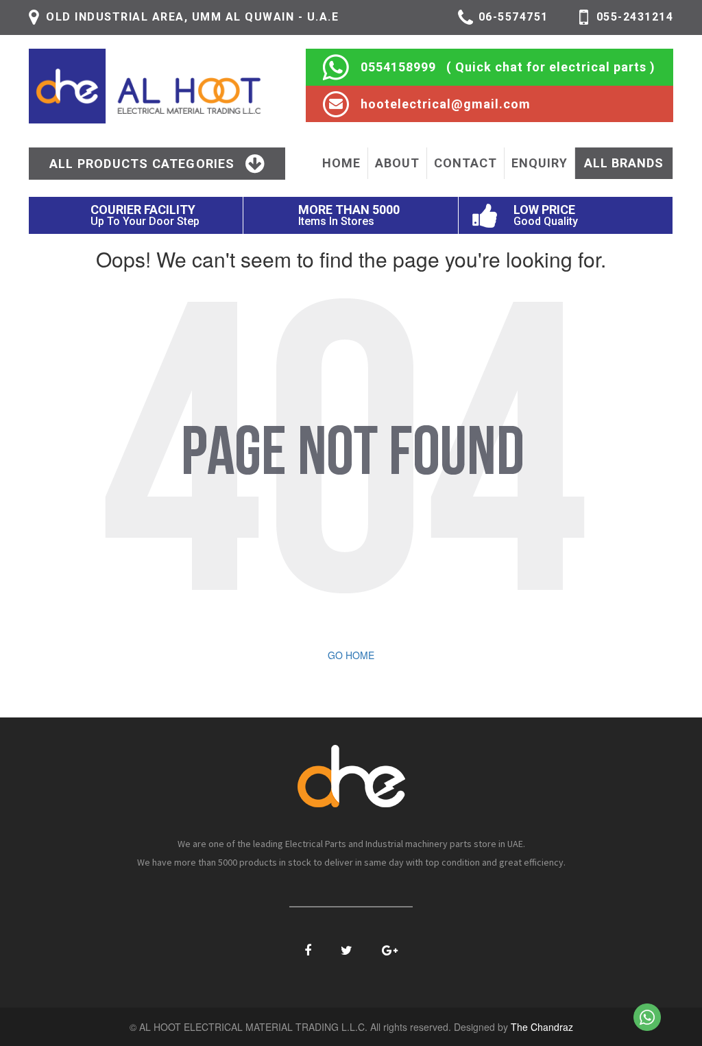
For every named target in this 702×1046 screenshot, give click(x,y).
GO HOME (351, 655)
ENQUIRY (539, 163)
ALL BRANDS (624, 163)
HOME (341, 163)
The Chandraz (542, 1027)
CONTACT (465, 163)
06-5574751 (513, 16)
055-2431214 (635, 16)
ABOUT (397, 163)
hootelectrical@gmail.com (446, 104)
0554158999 (398, 67)
